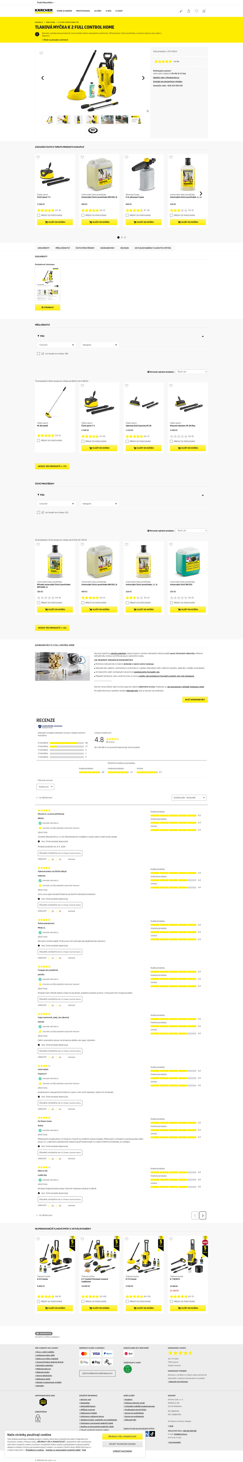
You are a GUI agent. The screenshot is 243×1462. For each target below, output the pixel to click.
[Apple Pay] (96, 1362)
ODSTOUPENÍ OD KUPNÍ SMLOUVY (97, 1373)
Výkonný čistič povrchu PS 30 (138, 426)
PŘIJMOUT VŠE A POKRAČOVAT (122, 1436)
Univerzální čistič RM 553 (181, 584)
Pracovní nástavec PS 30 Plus (182, 426)
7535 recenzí (173, 1362)
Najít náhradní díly (195, 699)
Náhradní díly (132, 691)
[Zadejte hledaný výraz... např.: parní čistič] (181, 11)
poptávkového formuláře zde (146, 672)
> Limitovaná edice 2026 (45, 1355)
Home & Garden (64, 11)
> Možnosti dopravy (43, 1369)
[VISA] (96, 1353)
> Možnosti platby (42, 1372)
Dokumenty (44, 248)
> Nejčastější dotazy (87, 1406)
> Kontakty (39, 1386)
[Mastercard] (84, 1353)
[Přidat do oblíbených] (41, 53)
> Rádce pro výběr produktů (46, 1359)
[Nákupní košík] (204, 11)
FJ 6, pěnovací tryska (135, 197)
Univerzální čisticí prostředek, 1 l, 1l (186, 197)
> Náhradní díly (130, 1420)
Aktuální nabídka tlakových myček (153, 248)
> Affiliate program (87, 1410)
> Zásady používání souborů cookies (94, 1430)
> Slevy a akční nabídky (44, 1352)
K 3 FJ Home (131, 1279)
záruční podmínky (118, 653)
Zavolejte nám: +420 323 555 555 (168, 85)
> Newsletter (84, 1403)
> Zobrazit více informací (178, 1382)
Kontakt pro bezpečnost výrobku (167, 81)
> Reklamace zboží (42, 1379)
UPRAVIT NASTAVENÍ (122, 1451)
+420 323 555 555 (189, 1431)
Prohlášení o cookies (35, 1450)
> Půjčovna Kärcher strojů (134, 1403)
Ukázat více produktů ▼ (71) (52, 466)
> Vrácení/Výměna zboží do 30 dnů (49, 1362)
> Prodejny (128, 1399)
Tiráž (84, 1450)
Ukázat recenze (174, 1365)
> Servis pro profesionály (134, 1416)
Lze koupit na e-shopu (56, 353)
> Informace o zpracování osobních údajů (96, 1423)
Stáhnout (48, 307)
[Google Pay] (84, 1362)
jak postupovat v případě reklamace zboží (185, 687)
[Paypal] (108, 1353)
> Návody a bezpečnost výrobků (48, 1382)
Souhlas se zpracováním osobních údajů (63, 1450)
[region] (74, 1443)
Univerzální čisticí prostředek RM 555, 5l (99, 197)
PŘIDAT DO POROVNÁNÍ (51, 215)
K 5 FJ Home (42, 1279)
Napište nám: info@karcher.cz (166, 77)
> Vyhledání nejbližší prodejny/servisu (139, 1406)
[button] (42, 77)
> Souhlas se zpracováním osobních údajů (96, 1427)
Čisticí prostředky (85, 248)
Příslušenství (63, 248)
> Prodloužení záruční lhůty (135, 1410)
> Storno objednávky (43, 1376)
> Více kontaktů (174, 1442)
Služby (98, 11)
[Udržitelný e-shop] (134, 1369)
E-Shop (119, 11)
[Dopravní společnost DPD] (128, 1353)
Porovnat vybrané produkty (161, 372)
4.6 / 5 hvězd (173, 1359)
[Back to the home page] (45, 11)
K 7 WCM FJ (175, 1279)
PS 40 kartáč (42, 426)
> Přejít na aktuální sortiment (55, 40)
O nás (108, 11)
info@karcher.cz (180, 1434)
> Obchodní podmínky (44, 1365)
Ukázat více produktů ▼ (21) (52, 628)
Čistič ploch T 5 (43, 197)
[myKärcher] (189, 11)
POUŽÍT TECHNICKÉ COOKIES (122, 1444)
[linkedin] (145, 1434)
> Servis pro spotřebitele (134, 1413)
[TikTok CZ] (152, 1434)
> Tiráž (170, 1426)
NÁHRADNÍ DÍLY (107, 248)
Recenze (125, 248)
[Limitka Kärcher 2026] (45, 1402)
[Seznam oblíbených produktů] (196, 11)
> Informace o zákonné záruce (91, 1416)
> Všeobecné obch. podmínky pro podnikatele (98, 1420)
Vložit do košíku (56, 222)
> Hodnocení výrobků (88, 1413)
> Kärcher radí (85, 1399)
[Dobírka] (108, 1362)
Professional (83, 11)
